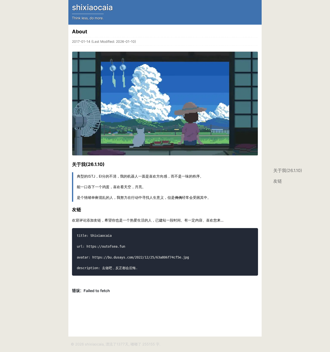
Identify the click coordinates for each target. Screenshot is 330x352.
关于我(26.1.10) (287, 170)
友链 (277, 181)
